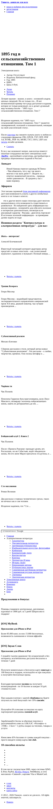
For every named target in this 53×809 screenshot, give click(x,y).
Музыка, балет (18, 562)
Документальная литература (25, 543)
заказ (9, 786)
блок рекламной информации (36, 191)
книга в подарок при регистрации (22, 7)
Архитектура (18, 541)
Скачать (10, 146)
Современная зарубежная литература (29, 570)
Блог (9, 591)
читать (4, 142)
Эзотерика (17, 575)
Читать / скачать (14, 276)
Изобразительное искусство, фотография (31, 548)
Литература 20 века (21, 560)
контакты (11, 788)
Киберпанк (17, 550)
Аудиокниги (12, 582)
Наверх (10, 802)
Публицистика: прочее (22, 567)
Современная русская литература (27, 572)
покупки (11, 135)
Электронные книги (16, 579)
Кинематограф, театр (22, 553)
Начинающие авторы (22, 565)
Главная (10, 536)
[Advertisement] (19, 32)
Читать (10, 92)
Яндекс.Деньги (22, 772)
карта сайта (12, 790)
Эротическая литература (23, 577)
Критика (16, 558)
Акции (10, 589)
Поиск (10, 587)
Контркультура (19, 555)
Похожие (11, 94)
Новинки (11, 584)
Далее (9, 89)
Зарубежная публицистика (24, 545)
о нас (9, 783)
